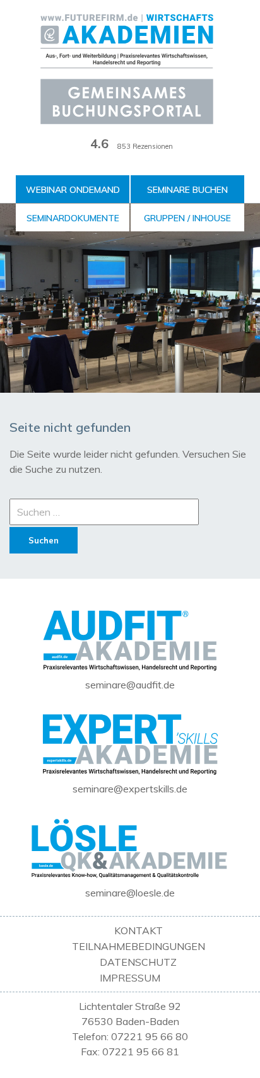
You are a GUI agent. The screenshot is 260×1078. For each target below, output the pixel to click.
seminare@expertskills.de (130, 788)
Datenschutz (138, 962)
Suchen (43, 540)
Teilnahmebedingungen (138, 946)
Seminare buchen (187, 189)
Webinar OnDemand (73, 189)
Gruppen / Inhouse (187, 218)
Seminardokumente (73, 218)
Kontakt (138, 930)
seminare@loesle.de (130, 892)
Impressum (130, 977)
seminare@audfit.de (130, 684)
